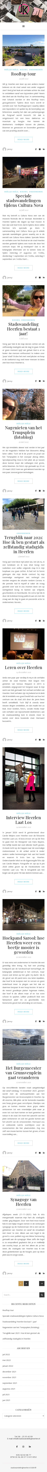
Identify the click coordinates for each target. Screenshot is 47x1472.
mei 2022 (7, 1360)
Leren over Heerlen (23, 667)
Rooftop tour (23, 73)
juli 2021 (6, 1394)
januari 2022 (8, 1366)
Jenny (9, 149)
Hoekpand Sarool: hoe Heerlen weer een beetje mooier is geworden (23, 945)
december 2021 (9, 1371)
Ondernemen (36, 70)
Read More (23, 139)
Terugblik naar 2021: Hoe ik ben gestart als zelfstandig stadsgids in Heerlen (23, 544)
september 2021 (10, 1383)
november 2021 (9, 1377)
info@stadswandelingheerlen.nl (26, 1438)
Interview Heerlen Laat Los (23, 820)
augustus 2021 (9, 1388)
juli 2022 (6, 1354)
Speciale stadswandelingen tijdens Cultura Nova (23, 200)
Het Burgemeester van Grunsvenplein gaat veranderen (23, 1072)
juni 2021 (6, 1400)
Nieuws (24, 70)
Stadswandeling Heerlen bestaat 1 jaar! (23, 328)
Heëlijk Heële (11, 70)
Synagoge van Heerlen (24, 1202)
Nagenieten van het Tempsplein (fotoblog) (23, 432)
